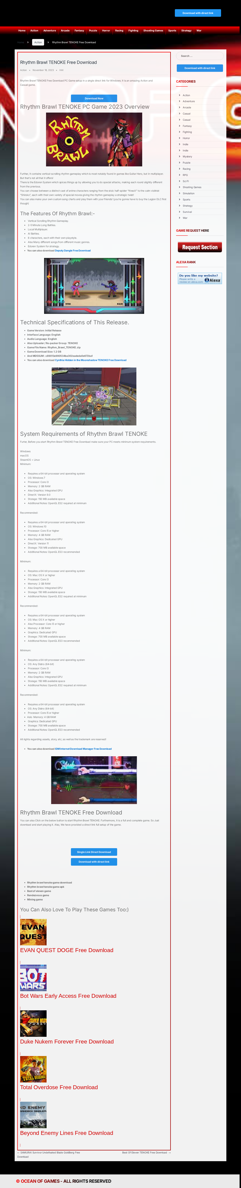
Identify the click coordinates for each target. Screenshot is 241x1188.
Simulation (188, 193)
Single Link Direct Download (94, 851)
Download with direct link (198, 12)
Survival (187, 211)
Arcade (65, 30)
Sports (172, 30)
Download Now (94, 98)
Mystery (187, 156)
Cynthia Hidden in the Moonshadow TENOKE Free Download (90, 360)
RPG (185, 174)
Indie (185, 144)
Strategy (186, 30)
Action (34, 30)
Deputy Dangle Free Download (73, 250)
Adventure (49, 30)
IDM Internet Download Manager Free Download (83, 748)
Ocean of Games (40, 1181)
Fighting (133, 30)
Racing (119, 30)
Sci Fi (186, 181)
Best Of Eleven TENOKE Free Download (146, 1152)
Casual (186, 113)
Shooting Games (153, 30)
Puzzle (93, 30)
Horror (106, 30)
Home (21, 30)
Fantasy (79, 30)
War (199, 30)
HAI (61, 70)
